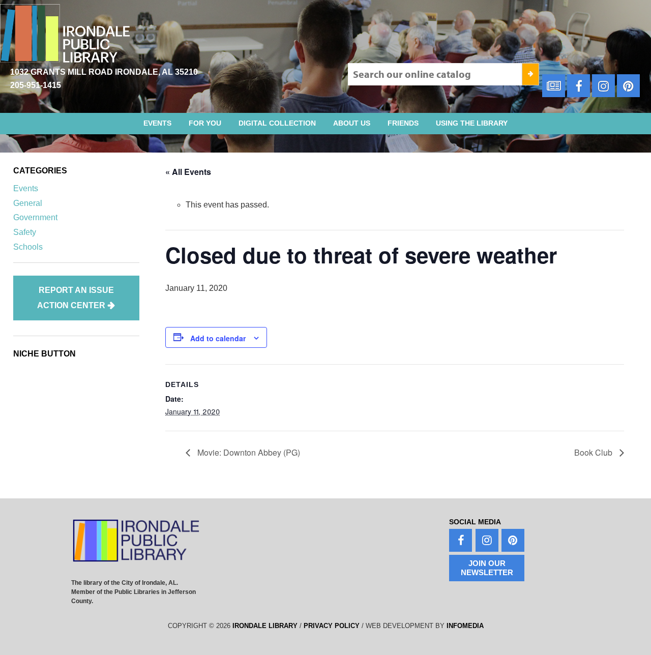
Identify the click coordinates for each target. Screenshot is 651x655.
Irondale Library (265, 626)
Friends (403, 123)
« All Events (188, 171)
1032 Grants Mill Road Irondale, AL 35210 (104, 72)
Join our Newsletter (487, 568)
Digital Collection (277, 123)
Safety (24, 232)
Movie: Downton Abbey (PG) (247, 452)
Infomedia (465, 626)
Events (157, 123)
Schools (28, 247)
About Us (351, 123)
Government (35, 217)
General (27, 203)
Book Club (594, 452)
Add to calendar (218, 338)
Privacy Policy (332, 626)
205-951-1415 (35, 85)
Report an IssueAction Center (75, 298)
